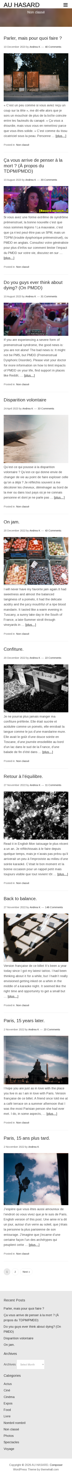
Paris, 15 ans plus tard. (27, 1138)
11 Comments (53, 785)
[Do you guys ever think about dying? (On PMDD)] (36, 334)
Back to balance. (20, 898)
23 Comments (52, 1029)
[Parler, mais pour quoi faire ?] (36, 100)
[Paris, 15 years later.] (36, 1083)
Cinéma (9, 1397)
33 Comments (46, 408)
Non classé (22, 144)
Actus (8, 1384)
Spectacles (11, 1442)
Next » (26, 1271)
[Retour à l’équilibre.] (36, 838)
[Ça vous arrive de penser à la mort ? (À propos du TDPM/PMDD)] (36, 212)
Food (7, 1410)
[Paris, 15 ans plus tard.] (36, 1204)
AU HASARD (22, 4)
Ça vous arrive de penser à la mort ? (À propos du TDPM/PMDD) (33, 166)
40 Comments (53, 46)
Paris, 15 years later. (24, 1020)
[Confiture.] (36, 711)
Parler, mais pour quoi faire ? (33, 38)
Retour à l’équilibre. (23, 776)
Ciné (7, 1390)
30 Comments (49, 179)
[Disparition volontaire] (36, 462)
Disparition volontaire (25, 399)
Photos (9, 1436)
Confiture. (14, 649)
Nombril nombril (15, 1423)
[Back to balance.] (36, 960)
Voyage (9, 1449)
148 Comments (54, 907)
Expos (8, 1403)
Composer (56, 1464)
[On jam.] (36, 584)
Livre (7, 1416)
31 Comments (49, 296)
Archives (10, 1364)
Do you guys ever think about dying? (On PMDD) (33, 285)
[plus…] (61, 136)
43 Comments (53, 530)
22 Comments (53, 657)
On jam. (12, 521)
